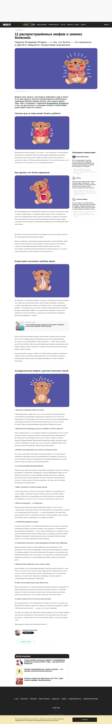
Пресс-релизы (44, 699)
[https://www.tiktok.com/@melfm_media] (56, 692)
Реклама (33, 699)
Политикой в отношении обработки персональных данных (43, 720)
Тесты (63, 24)
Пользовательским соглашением (48, 719)
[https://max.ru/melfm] (70, 692)
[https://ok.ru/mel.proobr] (65, 692)
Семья (26, 24)
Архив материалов (90, 699)
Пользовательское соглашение (56, 714)
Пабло (64, 699)
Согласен (85, 719)
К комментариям (25, 641)
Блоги (83, 24)
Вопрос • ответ (73, 24)
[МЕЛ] (7, 25)
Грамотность (53, 24)
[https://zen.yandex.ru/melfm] (46, 692)
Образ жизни (42, 24)
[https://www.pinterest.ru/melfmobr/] (61, 692)
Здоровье (19, 30)
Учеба (32, 24)
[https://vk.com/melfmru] (51, 692)
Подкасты (56, 699)
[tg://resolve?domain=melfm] (41, 692)
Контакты (24, 699)
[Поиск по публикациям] (100, 25)
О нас (16, 699)
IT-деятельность (74, 699)
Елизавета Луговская (29, 630)
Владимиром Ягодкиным (58, 103)
